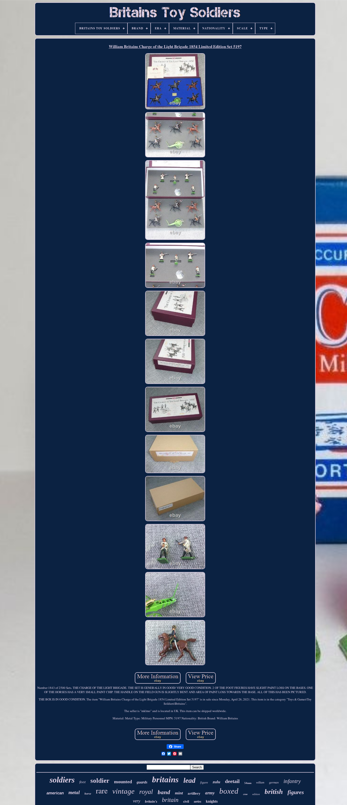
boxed (228, 791)
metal (74, 792)
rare (102, 790)
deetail (232, 781)
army (210, 792)
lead (189, 780)
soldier (99, 780)
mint (179, 793)
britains (165, 779)
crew (245, 794)
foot (82, 781)
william (260, 782)
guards (142, 782)
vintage (123, 791)
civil (186, 801)
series (197, 801)
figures (296, 792)
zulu (216, 781)
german (274, 782)
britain (170, 799)
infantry (292, 781)
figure (204, 782)
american (55, 793)
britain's (151, 801)
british (274, 791)
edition (256, 794)
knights (212, 801)
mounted (123, 781)
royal (146, 791)
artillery (194, 793)
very (136, 800)
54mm (247, 783)
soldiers (62, 779)
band (164, 792)
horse (88, 794)
